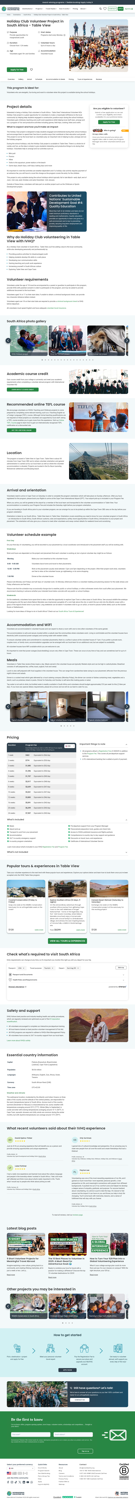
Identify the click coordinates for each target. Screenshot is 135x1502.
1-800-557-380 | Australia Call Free (91, 1479)
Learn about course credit (23, 389)
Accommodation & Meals (55, 79)
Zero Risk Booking (44, 1473)
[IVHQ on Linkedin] (24, 1482)
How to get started (67, 1335)
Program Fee (92, 754)
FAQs (39, 1479)
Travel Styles (50, 9)
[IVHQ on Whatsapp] (31, 1482)
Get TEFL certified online (21, 430)
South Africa (42, 1156)
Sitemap (62, 1484)
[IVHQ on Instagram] (12, 1482)
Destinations (27, 9)
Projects (39, 9)
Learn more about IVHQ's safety (18, 1041)
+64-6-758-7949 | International (90, 1471)
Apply (120, 9)
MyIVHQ (128, 9)
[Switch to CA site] (25, 1473)
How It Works (42, 1468)
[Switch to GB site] (20, 1473)
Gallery (20, 79)
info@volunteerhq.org (86, 1468)
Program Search (43, 1471)
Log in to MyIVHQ (43, 1484)
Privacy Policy (63, 1479)
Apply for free (16, 69)
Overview (11, 79)
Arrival (29, 79)
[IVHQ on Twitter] (20, 1482)
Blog (60, 1471)
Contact (112, 9)
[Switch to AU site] (14, 1473)
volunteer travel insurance (56, 308)
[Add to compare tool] (31, 69)
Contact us (80, 1400)
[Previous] (8, 340)
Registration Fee (105, 751)
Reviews (99, 79)
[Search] (100, 9)
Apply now (67, 1370)
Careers (61, 1473)
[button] (42, 359)
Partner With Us (64, 1482)
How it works (64, 9)
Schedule (38, 79)
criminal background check (67, 301)
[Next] (127, 340)
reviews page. (78, 1215)
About (82, 9)
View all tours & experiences (67, 941)
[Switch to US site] (9, 1473)
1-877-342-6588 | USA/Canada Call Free (93, 1473)
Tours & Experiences (84, 79)
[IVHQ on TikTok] (16, 1482)
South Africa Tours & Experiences (71, 611)
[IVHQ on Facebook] (8, 1482)
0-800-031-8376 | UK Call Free (89, 1476)
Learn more (39, 930)
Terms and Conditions (66, 1476)
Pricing (75, 9)
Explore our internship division (118, 1497)
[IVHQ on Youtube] (28, 1482)
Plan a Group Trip (44, 1476)
